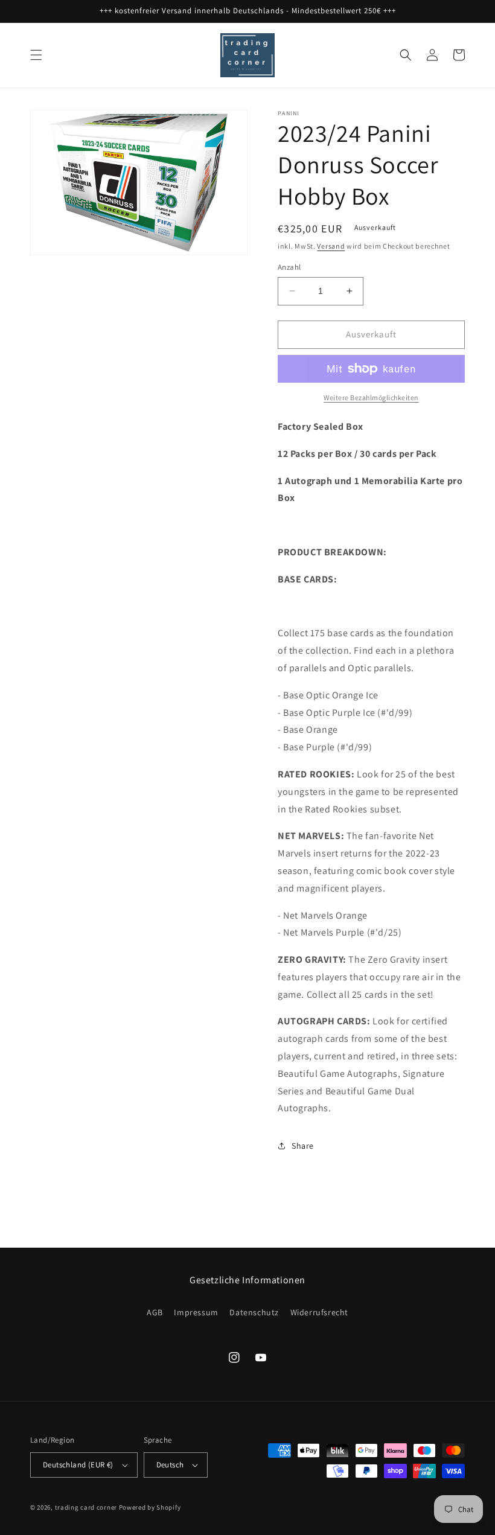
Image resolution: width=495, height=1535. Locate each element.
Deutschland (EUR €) (78, 1465)
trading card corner (86, 1507)
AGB (155, 1312)
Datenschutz (254, 1312)
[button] (36, 55)
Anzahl (289, 267)
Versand (331, 246)
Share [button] (303, 1145)
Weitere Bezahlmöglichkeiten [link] (371, 397)
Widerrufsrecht (319, 1312)
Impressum (196, 1312)
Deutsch (170, 1465)
